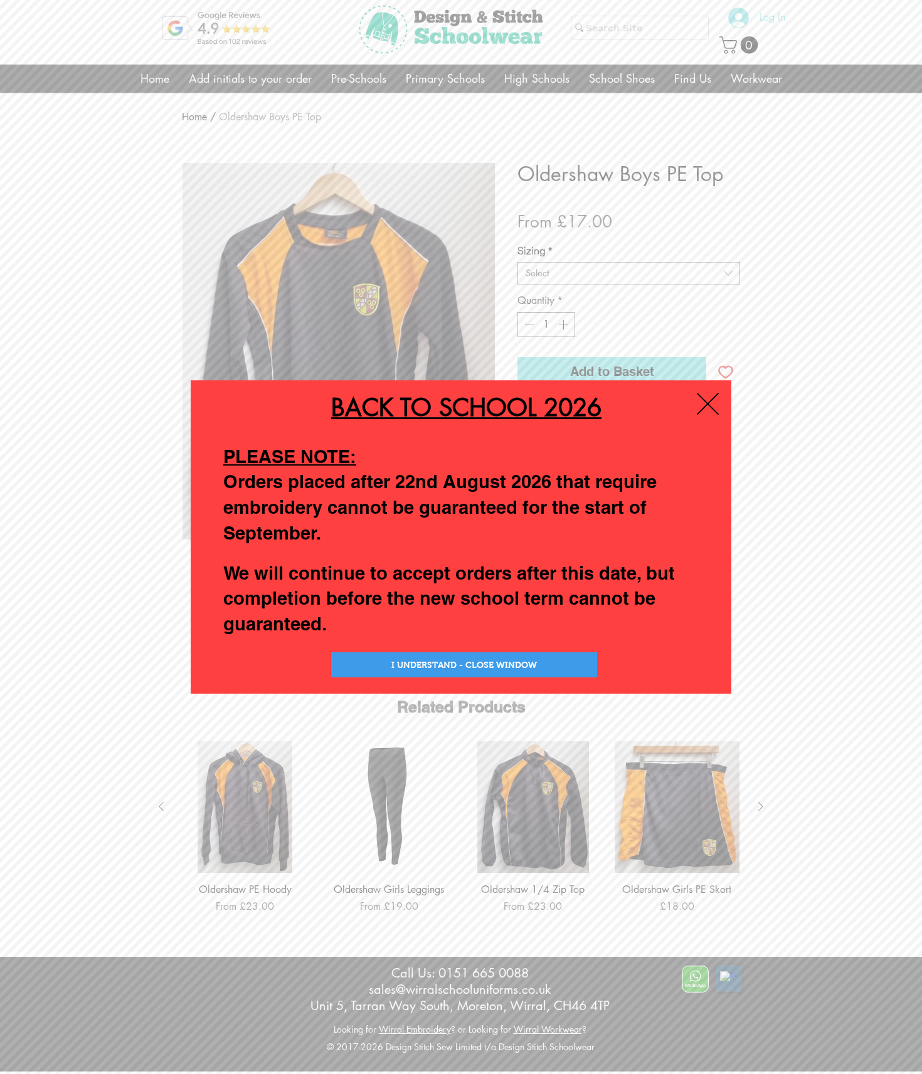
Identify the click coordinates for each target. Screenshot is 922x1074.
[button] (708, 404)
